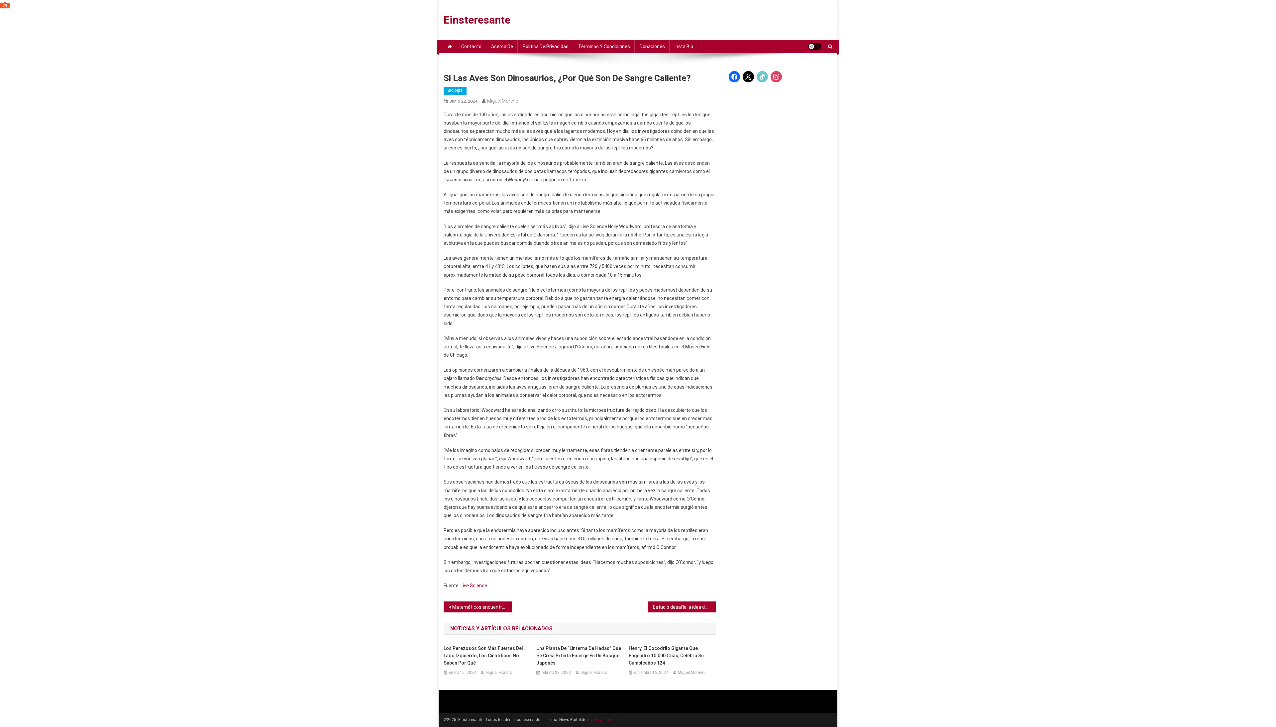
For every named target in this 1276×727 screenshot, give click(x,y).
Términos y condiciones (604, 46)
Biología (455, 90)
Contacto (471, 46)
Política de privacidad (546, 46)
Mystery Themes (602, 719)
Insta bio (684, 46)
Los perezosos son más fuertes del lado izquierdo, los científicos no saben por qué (483, 656)
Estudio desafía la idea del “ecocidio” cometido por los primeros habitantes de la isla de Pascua (684, 607)
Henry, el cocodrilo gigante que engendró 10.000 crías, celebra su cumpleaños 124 (666, 656)
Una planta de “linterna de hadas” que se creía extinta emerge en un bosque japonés (578, 656)
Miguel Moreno (502, 101)
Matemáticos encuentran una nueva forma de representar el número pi (482, 607)
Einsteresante (477, 20)
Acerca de (502, 46)
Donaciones (652, 46)
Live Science (474, 585)
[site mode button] (814, 46)
